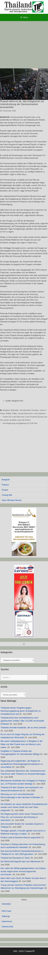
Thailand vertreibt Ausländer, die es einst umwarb (23, 727)
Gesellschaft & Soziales (29, 410)
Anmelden (6, 904)
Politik (14, 413)
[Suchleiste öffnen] (44, 17)
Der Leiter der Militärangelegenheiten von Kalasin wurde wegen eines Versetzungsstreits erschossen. (23, 871)
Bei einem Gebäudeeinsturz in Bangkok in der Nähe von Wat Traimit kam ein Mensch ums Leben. (22, 744)
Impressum (7, 921)
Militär (8, 413)
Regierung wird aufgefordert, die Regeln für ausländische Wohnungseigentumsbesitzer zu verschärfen (22, 764)
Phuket (5, 490)
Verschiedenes (40, 413)
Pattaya (5, 485)
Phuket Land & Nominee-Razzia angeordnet (21, 837)
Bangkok (6, 410)
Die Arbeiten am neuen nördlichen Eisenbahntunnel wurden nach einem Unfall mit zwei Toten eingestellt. (24, 807)
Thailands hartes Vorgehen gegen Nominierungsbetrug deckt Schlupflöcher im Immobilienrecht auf (21, 711)
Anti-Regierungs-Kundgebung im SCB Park (20, 423)
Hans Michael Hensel (11, 500)
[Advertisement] (24, 44)
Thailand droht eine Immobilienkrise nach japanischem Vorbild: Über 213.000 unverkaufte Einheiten (22, 721)
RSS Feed (6, 911)
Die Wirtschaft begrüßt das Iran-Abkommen (21, 861)
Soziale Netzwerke (25, 413)
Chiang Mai (7, 495)
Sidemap (6, 916)
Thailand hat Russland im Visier (15, 858)
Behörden (15, 410)
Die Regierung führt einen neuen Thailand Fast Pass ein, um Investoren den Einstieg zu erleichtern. (22, 817)
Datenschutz (7, 926)
